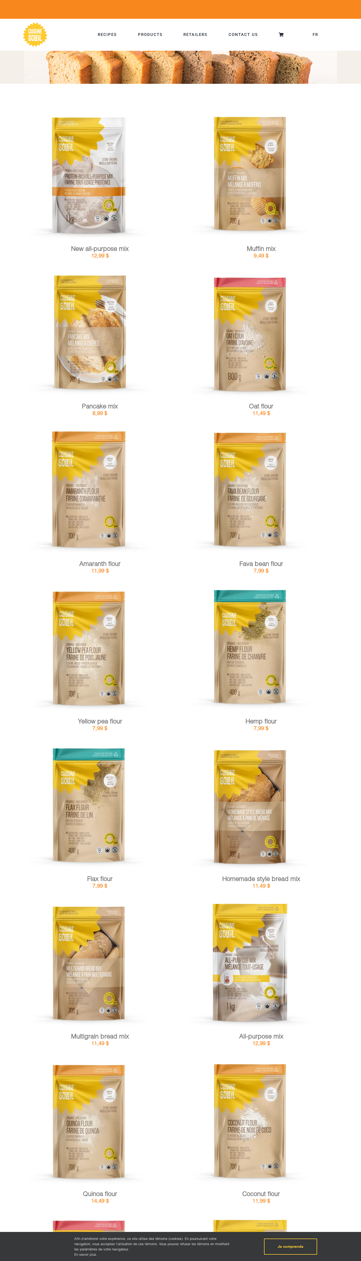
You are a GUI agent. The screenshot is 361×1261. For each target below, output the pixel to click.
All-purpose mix (261, 1036)
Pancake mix (100, 406)
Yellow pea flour (100, 721)
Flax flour (100, 879)
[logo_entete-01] (35, 24)
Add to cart (74, 178)
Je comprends (290, 1246)
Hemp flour (261, 721)
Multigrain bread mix (100, 1036)
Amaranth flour (100, 563)
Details (104, 177)
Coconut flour (261, 1194)
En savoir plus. (85, 1254)
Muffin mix (261, 248)
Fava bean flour (261, 563)
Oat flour (261, 406)
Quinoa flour (100, 1194)
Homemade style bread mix (261, 879)
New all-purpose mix (100, 248)
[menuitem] (315, 35)
